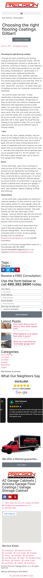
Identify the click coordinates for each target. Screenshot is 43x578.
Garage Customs (21, 46)
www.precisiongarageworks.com (14, 238)
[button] (21, 13)
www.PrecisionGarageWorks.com (20, 252)
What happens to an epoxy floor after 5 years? (25, 335)
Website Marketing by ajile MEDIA (14, 571)
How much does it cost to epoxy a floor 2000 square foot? (25, 326)
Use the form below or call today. (21, 282)
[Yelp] (15, 497)
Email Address (6, 295)
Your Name (5, 289)
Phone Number (7, 300)
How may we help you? (10, 306)
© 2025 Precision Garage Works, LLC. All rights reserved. (20, 567)
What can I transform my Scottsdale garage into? (24, 342)
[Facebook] (4, 497)
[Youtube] (10, 497)
